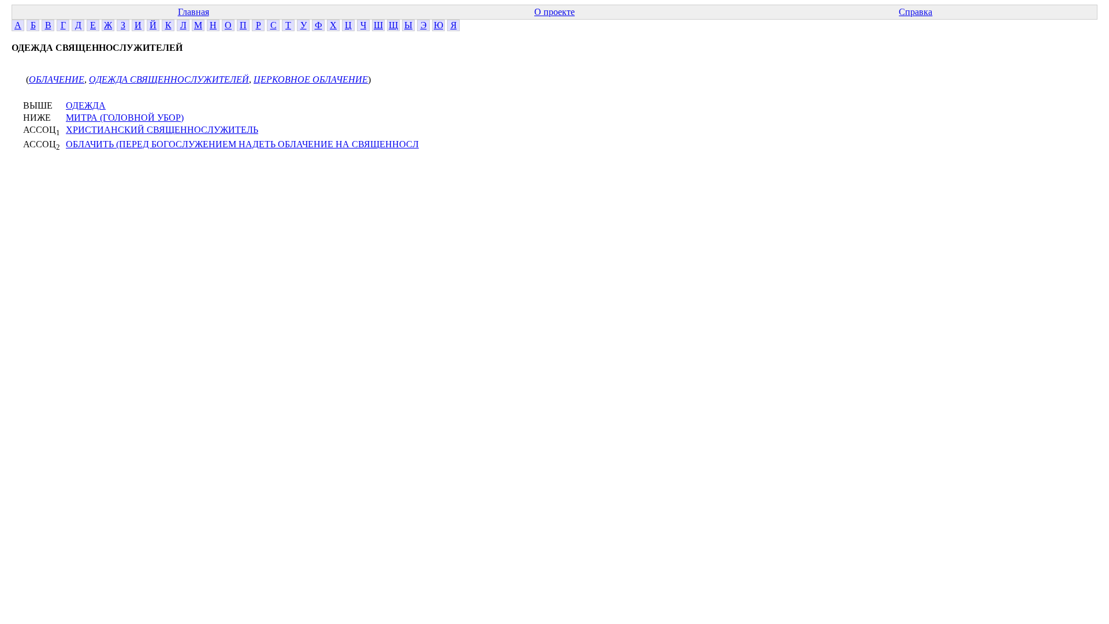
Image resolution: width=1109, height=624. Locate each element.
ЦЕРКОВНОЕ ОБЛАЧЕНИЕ (311, 79)
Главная (193, 12)
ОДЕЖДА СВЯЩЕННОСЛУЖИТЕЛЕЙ (169, 79)
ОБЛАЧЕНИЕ (56, 79)
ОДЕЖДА (86, 105)
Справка (915, 12)
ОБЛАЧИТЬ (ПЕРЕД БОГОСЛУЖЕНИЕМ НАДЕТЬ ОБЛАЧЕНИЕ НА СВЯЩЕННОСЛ (242, 144)
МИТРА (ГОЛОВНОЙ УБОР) (125, 117)
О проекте (554, 12)
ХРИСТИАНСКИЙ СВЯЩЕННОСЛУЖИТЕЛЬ (162, 130)
